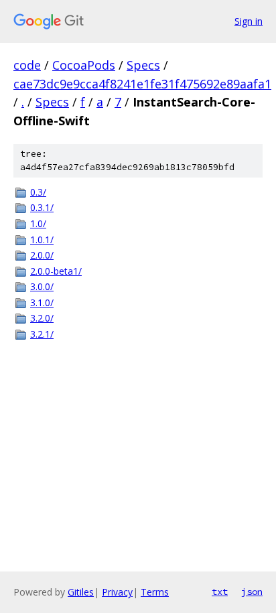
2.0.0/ (42, 255)
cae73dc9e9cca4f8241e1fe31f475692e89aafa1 (142, 84)
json (252, 592)
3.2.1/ (42, 334)
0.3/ (38, 192)
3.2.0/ (42, 318)
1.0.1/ (42, 239)
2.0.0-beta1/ (56, 271)
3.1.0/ (42, 302)
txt (220, 592)
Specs (143, 65)
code (27, 65)
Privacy (117, 592)
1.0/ (38, 223)
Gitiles (81, 592)
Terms (155, 592)
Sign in (248, 21)
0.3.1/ (42, 207)
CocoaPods (83, 65)
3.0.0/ (42, 286)
